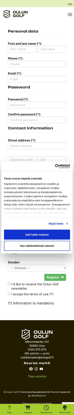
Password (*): (18, 99)
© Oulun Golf (11, 392)
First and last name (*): (25, 43)
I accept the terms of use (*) (32, 294)
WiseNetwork (38, 395)
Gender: (14, 262)
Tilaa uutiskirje (37, 376)
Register (53, 277)
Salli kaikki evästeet (37, 234)
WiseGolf (55, 392)
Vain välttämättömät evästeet (37, 245)
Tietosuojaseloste (31, 403)
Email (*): (15, 73)
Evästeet (47, 403)
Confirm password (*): (24, 114)
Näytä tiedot (56, 223)
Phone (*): (15, 58)
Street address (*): (22, 140)
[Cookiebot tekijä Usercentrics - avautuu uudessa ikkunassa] (55, 166)
